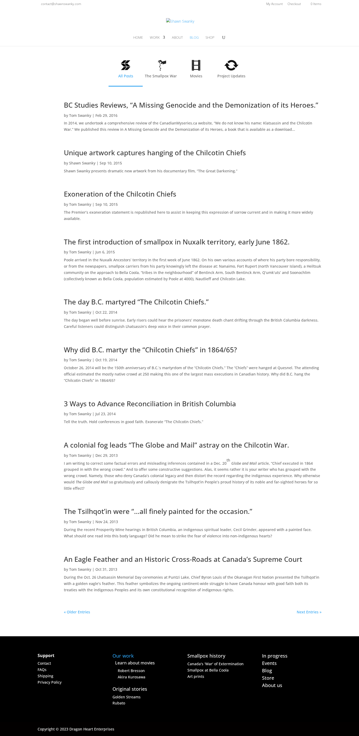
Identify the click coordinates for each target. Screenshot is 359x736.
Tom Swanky (80, 115)
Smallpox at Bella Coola (208, 670)
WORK (155, 38)
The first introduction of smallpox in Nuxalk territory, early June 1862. (177, 242)
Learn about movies (135, 663)
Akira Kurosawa (131, 676)
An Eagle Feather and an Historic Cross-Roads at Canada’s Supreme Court (183, 559)
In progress (275, 656)
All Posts (125, 75)
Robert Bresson (131, 670)
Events (269, 663)
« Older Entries (77, 611)
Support (46, 655)
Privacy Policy (49, 682)
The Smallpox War (161, 75)
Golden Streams (126, 696)
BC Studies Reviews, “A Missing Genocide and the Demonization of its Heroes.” (191, 105)
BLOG (194, 38)
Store (268, 678)
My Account (274, 4)
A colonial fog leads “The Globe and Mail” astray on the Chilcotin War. (176, 445)
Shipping (45, 675)
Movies (196, 75)
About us (272, 685)
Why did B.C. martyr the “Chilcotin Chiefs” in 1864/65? (150, 349)
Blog (267, 670)
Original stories (129, 689)
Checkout (294, 4)
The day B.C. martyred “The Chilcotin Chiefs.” (136, 302)
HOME (138, 38)
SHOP (210, 38)
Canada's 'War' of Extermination (215, 663)
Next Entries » (309, 611)
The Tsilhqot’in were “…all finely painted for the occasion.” (158, 511)
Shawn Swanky (82, 163)
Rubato (118, 702)
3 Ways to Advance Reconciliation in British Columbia (150, 403)
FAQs (42, 669)
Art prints (195, 676)
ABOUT (177, 38)
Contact (44, 663)
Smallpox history (206, 656)
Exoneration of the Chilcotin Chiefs (120, 194)
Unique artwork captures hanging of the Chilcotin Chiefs (155, 152)
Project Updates (231, 75)
